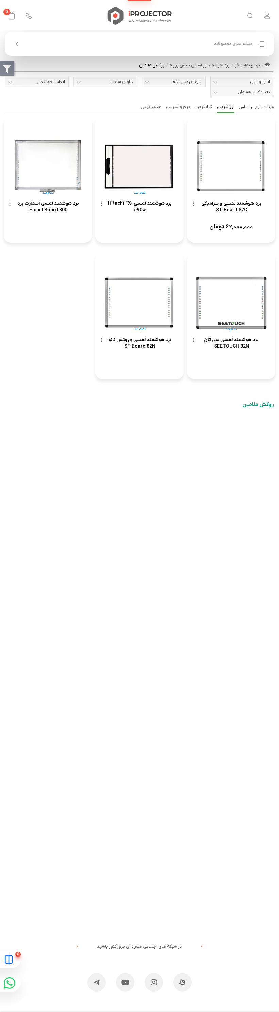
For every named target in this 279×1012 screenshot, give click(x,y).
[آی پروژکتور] (139, 16)
